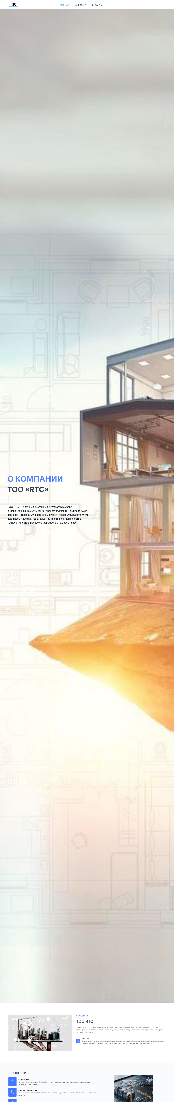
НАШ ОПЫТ (80, 5)
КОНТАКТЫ (97, 5)
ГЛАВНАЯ (64, 5)
